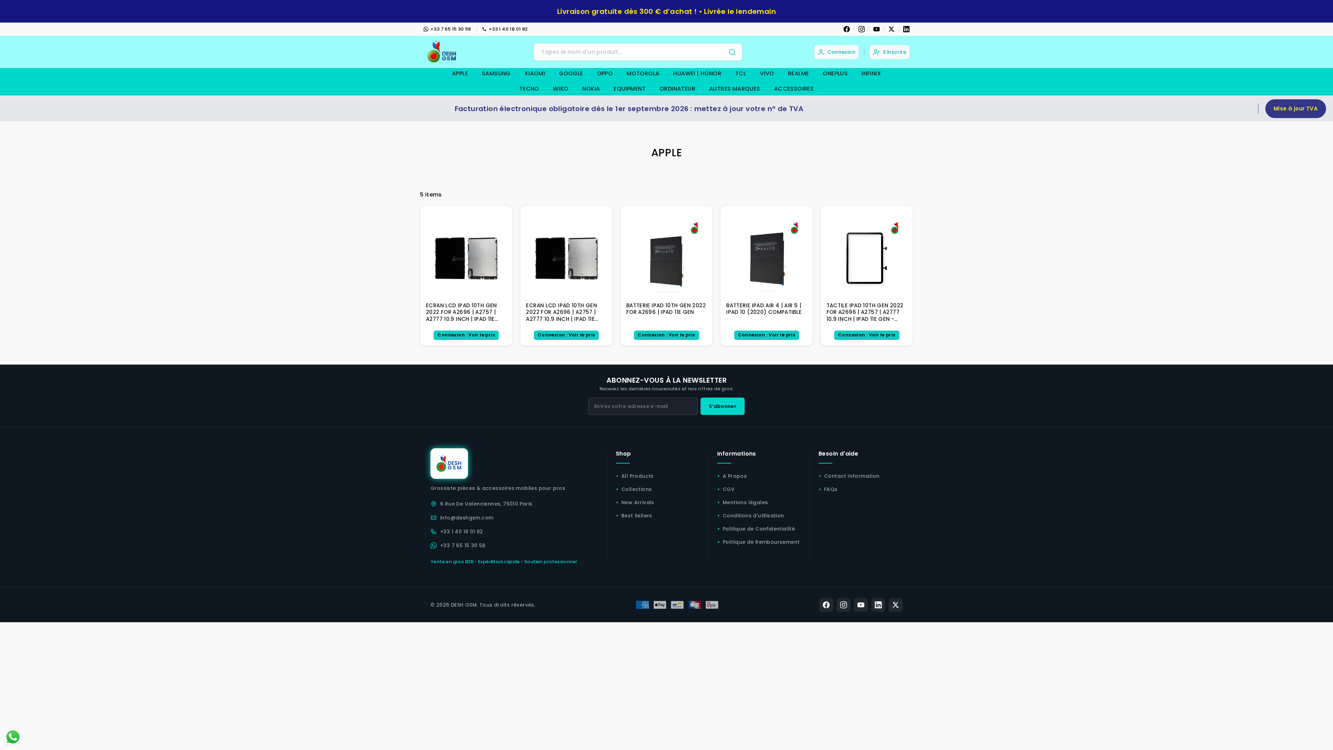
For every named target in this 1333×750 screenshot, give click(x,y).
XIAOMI (535, 73)
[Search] (732, 52)
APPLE (460, 73)
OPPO (605, 73)
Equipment (630, 89)
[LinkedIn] (906, 29)
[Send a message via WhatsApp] (13, 737)
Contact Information (852, 476)
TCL (740, 73)
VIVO (767, 73)
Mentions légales (745, 502)
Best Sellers (636, 515)
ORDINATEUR (677, 89)
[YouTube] (876, 29)
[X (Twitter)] (896, 605)
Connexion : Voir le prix (466, 335)
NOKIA (591, 89)
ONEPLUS (835, 73)
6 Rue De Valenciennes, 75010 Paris (486, 503)
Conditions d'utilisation (753, 515)
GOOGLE (571, 73)
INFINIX (871, 73)
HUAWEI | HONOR (697, 73)
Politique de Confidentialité (759, 528)
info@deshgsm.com (466, 517)
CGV (729, 489)
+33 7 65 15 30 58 (450, 29)
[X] (891, 29)
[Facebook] (847, 29)
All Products (637, 476)
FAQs (831, 489)
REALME (798, 73)
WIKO (561, 89)
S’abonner (722, 406)
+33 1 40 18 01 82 (508, 29)
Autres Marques (734, 89)
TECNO (529, 89)
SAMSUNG (496, 73)
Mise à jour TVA (1296, 108)
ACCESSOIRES (794, 89)
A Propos (735, 476)
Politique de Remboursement (761, 542)
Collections (636, 489)
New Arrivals (637, 502)
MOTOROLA (643, 73)
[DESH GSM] (443, 52)
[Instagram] (861, 29)
